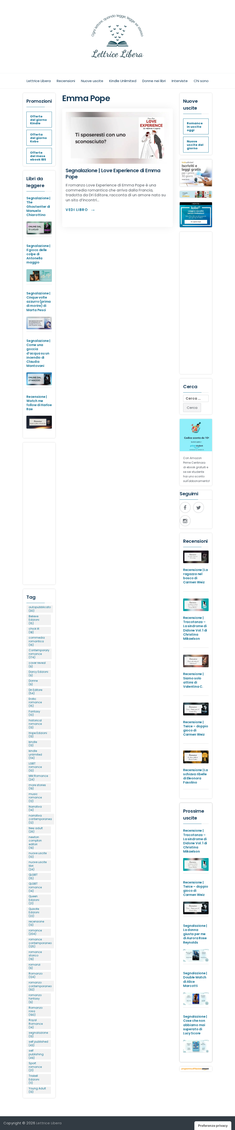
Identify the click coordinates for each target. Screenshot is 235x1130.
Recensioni (66, 80)
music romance (35, 797)
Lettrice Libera (39, 80)
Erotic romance (35, 702)
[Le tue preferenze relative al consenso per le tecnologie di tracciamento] (212, 1125)
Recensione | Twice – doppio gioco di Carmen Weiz (195, 728)
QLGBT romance (35, 887)
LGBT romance (35, 767)
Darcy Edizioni (38, 673)
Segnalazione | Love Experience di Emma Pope (113, 173)
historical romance (35, 724)
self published (38, 1043)
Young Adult (37, 1090)
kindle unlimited (35, 754)
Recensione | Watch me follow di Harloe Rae (39, 403)
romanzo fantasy (35, 998)
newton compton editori (35, 842)
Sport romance (35, 1066)
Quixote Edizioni (34, 912)
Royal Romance (36, 1023)
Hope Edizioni (38, 734)
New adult (36, 830)
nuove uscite (38, 855)
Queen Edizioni (34, 900)
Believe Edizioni (34, 620)
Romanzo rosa (35, 1011)
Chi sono (201, 80)
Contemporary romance (39, 653)
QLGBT (33, 876)
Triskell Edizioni (34, 1079)
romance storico (35, 955)
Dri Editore (35, 691)
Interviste (180, 80)
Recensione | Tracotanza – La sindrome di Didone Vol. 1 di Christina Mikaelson (195, 628)
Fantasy (34, 713)
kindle (33, 743)
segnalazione (38, 1034)
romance (35, 932)
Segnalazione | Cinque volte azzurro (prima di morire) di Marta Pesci (38, 301)
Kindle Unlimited (122, 80)
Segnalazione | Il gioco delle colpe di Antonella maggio (38, 254)
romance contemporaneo (40, 943)
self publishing (36, 1054)
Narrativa (35, 808)
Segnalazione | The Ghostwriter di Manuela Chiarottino (38, 206)
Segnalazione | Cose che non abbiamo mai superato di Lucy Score (195, 1025)
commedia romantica (37, 641)
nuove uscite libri (38, 865)
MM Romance (38, 777)
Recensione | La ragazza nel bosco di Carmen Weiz (195, 576)
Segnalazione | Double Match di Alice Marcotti (195, 979)
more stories (37, 786)
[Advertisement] (39, 511)
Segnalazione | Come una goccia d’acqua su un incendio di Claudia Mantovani (38, 353)
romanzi (34, 966)
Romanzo (35, 975)
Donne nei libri (154, 80)
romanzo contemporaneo (40, 986)
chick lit (34, 630)
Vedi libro (77, 209)
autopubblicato (40, 608)
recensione (36, 923)
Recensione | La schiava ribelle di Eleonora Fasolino (195, 776)
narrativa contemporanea (40, 819)
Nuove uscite (92, 80)
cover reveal (37, 664)
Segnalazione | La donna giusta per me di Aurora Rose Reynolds (195, 934)
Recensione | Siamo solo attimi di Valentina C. (193, 680)
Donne (33, 682)
